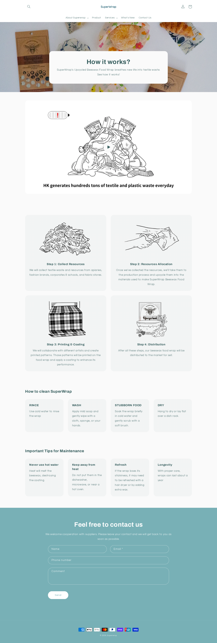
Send (58, 595)
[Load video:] (108, 147)
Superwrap (112, 635)
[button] (28, 6)
